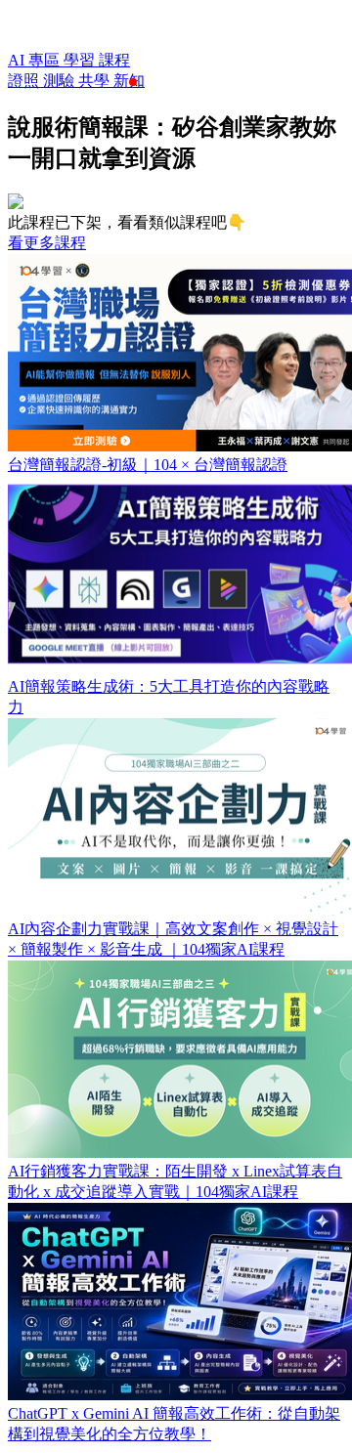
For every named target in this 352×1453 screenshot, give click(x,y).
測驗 (60, 80)
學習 (81, 60)
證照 (25, 80)
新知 (129, 80)
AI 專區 (36, 60)
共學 (95, 80)
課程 (114, 60)
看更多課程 (47, 243)
